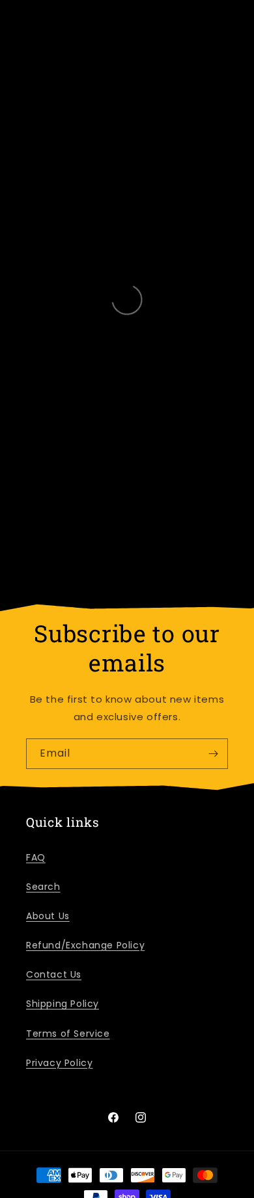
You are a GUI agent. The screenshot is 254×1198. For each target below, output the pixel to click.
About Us (48, 915)
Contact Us (53, 974)
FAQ (36, 857)
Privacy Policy (59, 1062)
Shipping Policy (62, 1003)
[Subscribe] (213, 753)
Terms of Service (68, 1033)
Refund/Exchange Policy (85, 945)
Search (43, 886)
